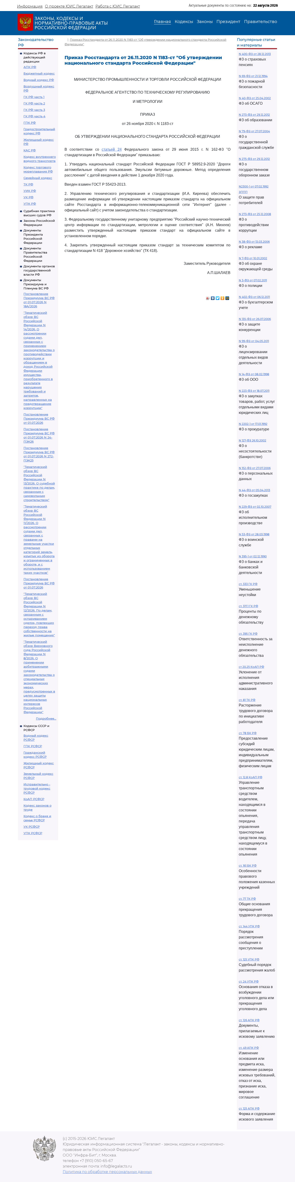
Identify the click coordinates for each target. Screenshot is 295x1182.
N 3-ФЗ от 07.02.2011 (253, 280)
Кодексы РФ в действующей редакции (35, 57)
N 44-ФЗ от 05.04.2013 (254, 490)
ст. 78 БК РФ (248, 733)
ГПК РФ (30, 122)
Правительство (260, 21)
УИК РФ (30, 191)
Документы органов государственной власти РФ (39, 270)
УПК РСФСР (33, 833)
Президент (228, 21)
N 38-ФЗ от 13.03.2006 (254, 241)
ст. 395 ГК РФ (248, 633)
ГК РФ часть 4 (34, 116)
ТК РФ (28, 184)
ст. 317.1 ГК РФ (248, 606)
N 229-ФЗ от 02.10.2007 (255, 506)
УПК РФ (30, 203)
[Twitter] (217, 297)
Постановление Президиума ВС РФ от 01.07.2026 (39, 418)
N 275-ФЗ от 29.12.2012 (254, 159)
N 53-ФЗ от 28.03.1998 (254, 534)
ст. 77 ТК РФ (247, 898)
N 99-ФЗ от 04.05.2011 (254, 341)
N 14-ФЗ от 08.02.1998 (254, 374)
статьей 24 (111, 149)
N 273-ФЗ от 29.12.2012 (254, 114)
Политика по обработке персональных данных (107, 1172)
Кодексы (184, 21)
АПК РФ (30, 67)
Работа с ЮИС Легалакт (117, 6)
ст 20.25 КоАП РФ (251, 667)
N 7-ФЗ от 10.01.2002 (253, 258)
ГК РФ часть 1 (34, 97)
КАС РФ (30, 150)
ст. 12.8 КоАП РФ (250, 777)
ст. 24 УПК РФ (249, 981)
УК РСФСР (32, 826)
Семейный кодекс (38, 178)
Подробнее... (46, 718)
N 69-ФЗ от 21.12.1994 (253, 76)
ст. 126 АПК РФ (249, 1020)
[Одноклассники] (222, 297)
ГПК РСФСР (33, 746)
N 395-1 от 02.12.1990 (253, 556)
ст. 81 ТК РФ (247, 700)
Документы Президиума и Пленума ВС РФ (36, 284)
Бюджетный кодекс (39, 73)
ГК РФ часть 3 (34, 110)
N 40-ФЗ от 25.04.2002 (255, 98)
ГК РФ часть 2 (34, 103)
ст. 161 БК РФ (248, 865)
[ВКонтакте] (212, 297)
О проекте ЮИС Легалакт (69, 6)
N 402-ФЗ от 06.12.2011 (254, 297)
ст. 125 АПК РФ (249, 1108)
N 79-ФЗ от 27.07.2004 (254, 131)
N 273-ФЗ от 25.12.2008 (255, 214)
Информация (30, 6)
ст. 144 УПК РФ (249, 926)
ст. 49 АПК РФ (249, 1047)
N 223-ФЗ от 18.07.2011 (254, 390)
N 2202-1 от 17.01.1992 (253, 424)
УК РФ (28, 197)
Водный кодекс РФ (39, 80)
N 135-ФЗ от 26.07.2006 (255, 319)
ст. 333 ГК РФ (248, 584)
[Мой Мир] (227, 297)
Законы (205, 21)
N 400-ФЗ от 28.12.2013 (255, 54)
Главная (162, 21)
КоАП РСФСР (34, 799)
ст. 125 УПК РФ (249, 959)
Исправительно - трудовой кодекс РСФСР (37, 788)
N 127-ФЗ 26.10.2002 (252, 440)
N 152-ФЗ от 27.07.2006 (255, 468)
